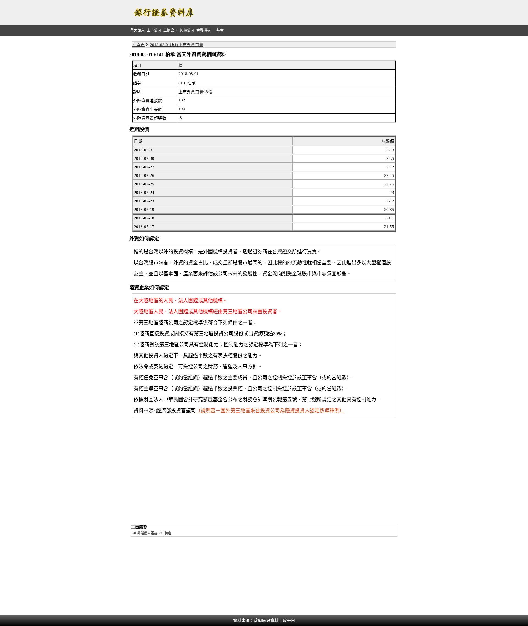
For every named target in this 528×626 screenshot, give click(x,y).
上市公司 (154, 30)
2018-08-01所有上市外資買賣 (176, 45)
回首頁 (138, 45)
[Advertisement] (299, 12)
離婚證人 (144, 533)
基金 (220, 30)
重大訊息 (137, 30)
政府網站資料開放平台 (274, 620)
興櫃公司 (187, 30)
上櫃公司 (170, 30)
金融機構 (203, 30)
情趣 (168, 533)
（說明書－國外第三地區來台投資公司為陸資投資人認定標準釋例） (270, 410)
